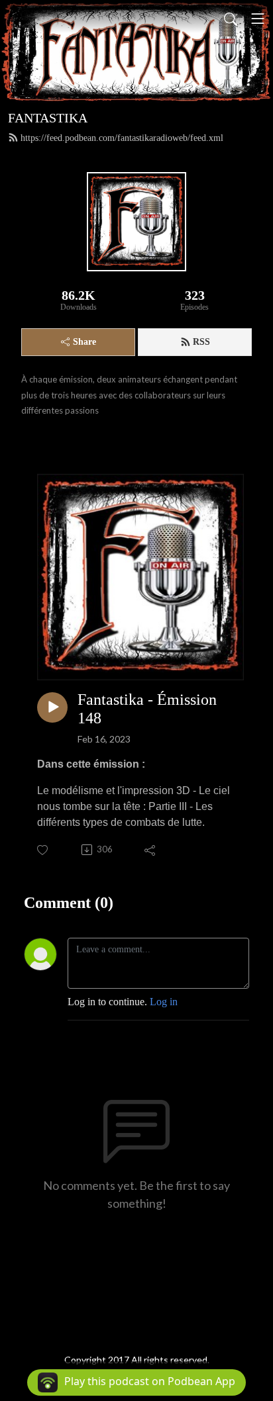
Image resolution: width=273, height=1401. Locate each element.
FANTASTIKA (47, 118)
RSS (201, 342)
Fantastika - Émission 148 (147, 709)
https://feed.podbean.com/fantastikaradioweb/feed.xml (122, 138)
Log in (164, 1001)
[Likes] (43, 850)
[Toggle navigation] (258, 18)
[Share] (150, 849)
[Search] (231, 18)
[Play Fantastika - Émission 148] (52, 707)
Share (84, 342)
